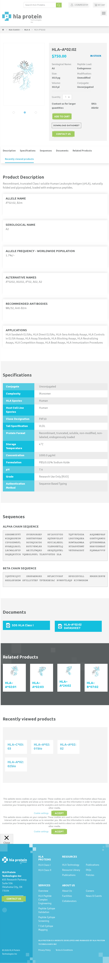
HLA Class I (14, 30)
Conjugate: (83, 83)
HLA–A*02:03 (38, 685)
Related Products (82, 150)
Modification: (84, 73)
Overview (43, 890)
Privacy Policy (44, 950)
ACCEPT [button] (59, 813)
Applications (16, 330)
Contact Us (14, 899)
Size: (54, 73)
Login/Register (81, 5)
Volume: (56, 83)
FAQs (88, 869)
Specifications (27, 150)
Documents (62, 150)
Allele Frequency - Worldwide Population (40, 251)
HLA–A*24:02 (65, 683)
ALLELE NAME (16, 198)
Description (9, 150)
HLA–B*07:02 (92, 685)
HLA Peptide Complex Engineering (45, 899)
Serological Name (20, 224)
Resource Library (71, 869)
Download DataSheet (66, 125)
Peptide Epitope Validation (46, 910)
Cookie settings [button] (41, 813)
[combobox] (43, 5)
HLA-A (27, 30)
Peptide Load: (84, 64)
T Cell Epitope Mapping (45, 927)
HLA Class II (44, 870)
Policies (90, 874)
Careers (90, 890)
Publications (69, 874)
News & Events (94, 895)
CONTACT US (63, 134)
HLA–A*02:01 (11, 685)
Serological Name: (62, 64)
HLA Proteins (44, 858)
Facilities (67, 895)
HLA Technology (70, 864)
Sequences (46, 150)
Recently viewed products (19, 159)
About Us (68, 885)
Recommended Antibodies (27, 303)
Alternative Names (21, 277)
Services (44, 885)
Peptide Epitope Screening (46, 919)
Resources (69, 856)
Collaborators (69, 900)
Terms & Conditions (64, 950)
